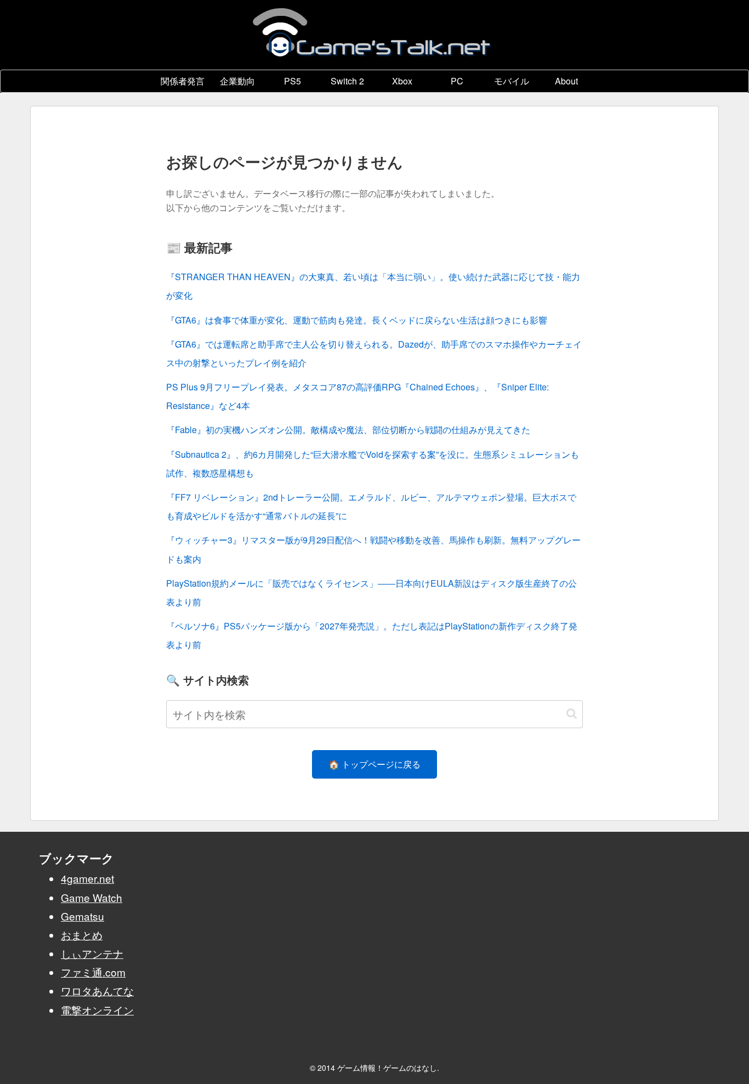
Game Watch (91, 897)
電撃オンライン (97, 1009)
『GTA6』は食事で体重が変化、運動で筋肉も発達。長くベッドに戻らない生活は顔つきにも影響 (356, 320)
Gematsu (82, 916)
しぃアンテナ (92, 953)
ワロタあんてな (97, 990)
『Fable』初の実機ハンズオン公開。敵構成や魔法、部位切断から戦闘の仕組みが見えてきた (348, 429)
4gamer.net (87, 878)
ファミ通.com (93, 971)
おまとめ (82, 934)
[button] (571, 713)
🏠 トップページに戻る (374, 764)
